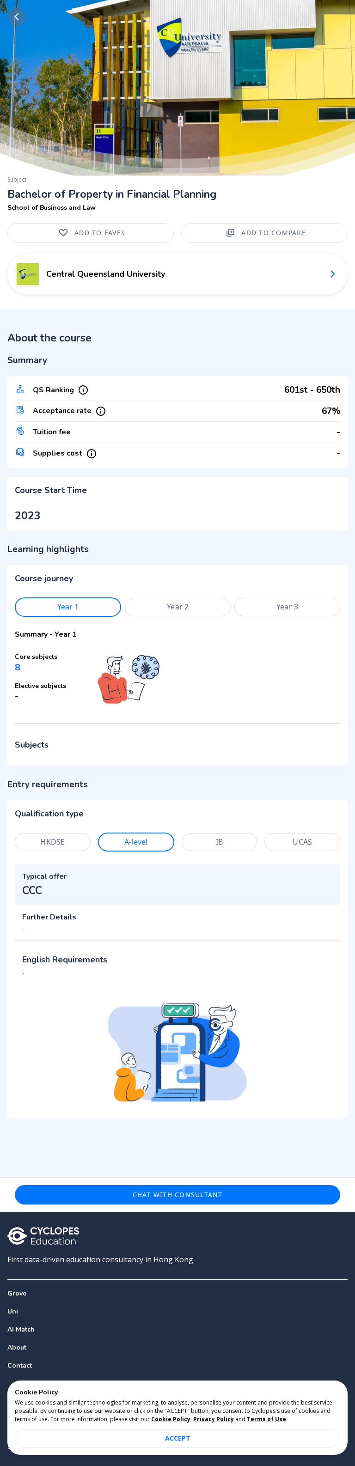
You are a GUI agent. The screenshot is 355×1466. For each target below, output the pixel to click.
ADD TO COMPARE (273, 232)
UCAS (302, 842)
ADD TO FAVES (99, 232)
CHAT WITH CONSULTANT (178, 1194)
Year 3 (287, 607)
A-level (135, 842)
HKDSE (52, 842)
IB (219, 842)
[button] (177, 1311)
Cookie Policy (170, 1419)
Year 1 (68, 607)
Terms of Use (266, 1419)
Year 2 (178, 607)
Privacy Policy (213, 1419)
